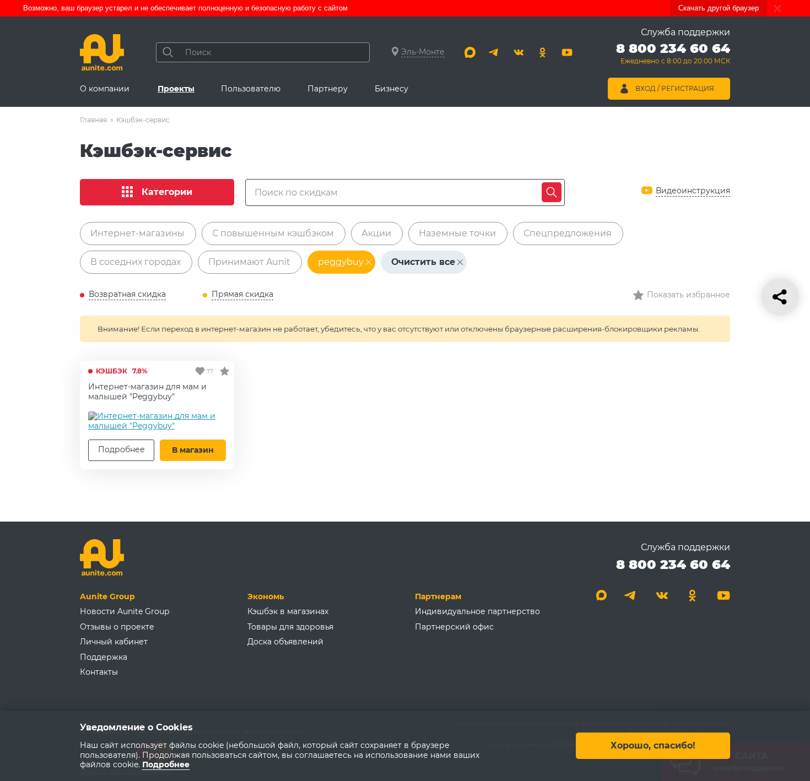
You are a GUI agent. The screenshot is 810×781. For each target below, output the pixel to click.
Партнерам (438, 596)
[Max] (470, 52)
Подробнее (121, 449)
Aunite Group (107, 596)
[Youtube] (567, 52)
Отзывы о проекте (117, 627)
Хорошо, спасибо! (653, 746)
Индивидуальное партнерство (477, 611)
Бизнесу (391, 89)
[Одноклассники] (542, 52)
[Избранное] (224, 371)
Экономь (265, 596)
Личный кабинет (114, 642)
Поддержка (103, 657)
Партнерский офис (454, 627)
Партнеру (327, 89)
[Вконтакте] (518, 52)
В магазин (193, 450)
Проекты (176, 89)
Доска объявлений (285, 642)
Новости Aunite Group (124, 611)
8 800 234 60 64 (673, 564)
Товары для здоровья (290, 627)
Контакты (99, 672)
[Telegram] (494, 52)
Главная (93, 120)
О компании (104, 89)
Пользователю (250, 89)
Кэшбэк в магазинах (287, 611)
